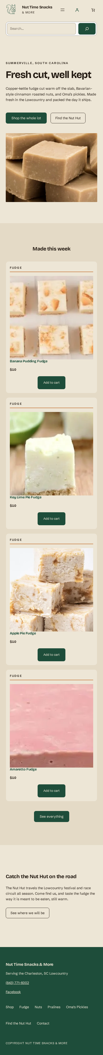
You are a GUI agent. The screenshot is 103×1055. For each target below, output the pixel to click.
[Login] (77, 10)
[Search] (87, 29)
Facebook (13, 992)
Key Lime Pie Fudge (25, 497)
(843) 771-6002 (17, 983)
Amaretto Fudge (23, 769)
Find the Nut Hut (68, 118)
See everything (51, 816)
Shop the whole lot (26, 118)
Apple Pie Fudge (23, 633)
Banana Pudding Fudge (28, 361)
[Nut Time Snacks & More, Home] (11, 10)
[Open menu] (62, 10)
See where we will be (28, 913)
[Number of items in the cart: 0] (93, 10)
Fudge (16, 267)
